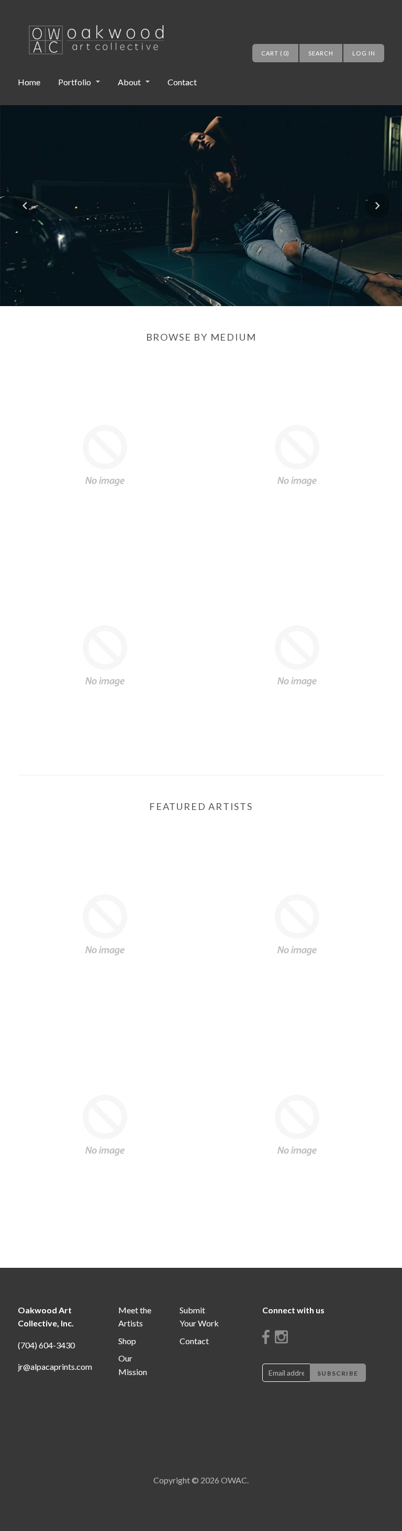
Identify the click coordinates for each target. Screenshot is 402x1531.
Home (29, 82)
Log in (363, 53)
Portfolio (74, 82)
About (129, 82)
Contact (182, 82)
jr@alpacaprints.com (55, 1366)
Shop (127, 1341)
